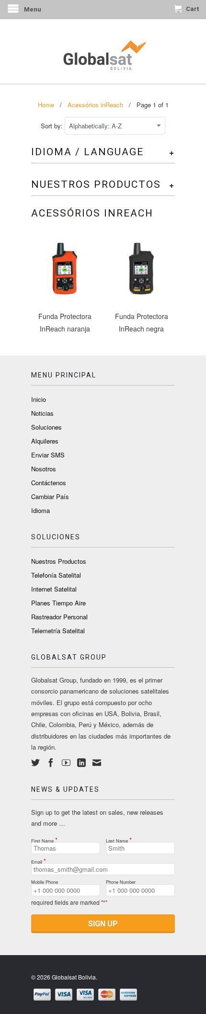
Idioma (40, 510)
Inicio (38, 399)
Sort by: (53, 125)
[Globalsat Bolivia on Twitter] (35, 762)
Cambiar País (50, 496)
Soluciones (46, 427)
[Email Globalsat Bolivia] (96, 762)
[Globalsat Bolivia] (103, 51)
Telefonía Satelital (56, 575)
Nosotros (43, 468)
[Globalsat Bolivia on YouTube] (66, 762)
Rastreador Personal (59, 616)
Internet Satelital (54, 588)
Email (38, 859)
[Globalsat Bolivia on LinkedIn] (81, 762)
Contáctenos (48, 482)
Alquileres (44, 440)
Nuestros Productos (58, 561)
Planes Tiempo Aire (58, 602)
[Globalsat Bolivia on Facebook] (50, 762)
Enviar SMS (48, 454)
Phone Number (121, 880)
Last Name (119, 838)
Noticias (42, 413)
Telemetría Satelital (58, 630)
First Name (44, 838)
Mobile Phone (44, 880)
